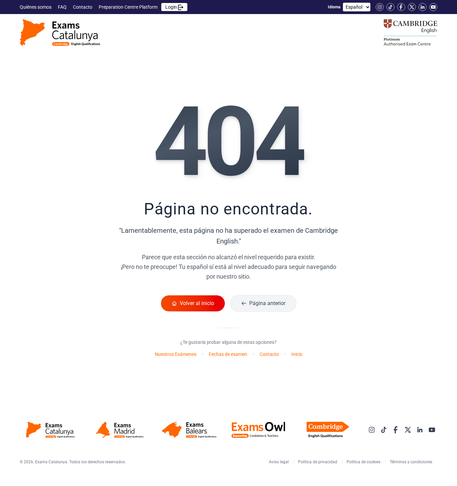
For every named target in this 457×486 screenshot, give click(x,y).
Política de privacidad (318, 462)
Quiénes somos (36, 7)
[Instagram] (380, 7)
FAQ (63, 7)
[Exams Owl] (258, 430)
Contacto (83, 7)
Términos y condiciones (411, 462)
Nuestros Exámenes (175, 354)
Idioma (334, 7)
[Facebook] (401, 7)
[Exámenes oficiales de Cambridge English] (60, 32)
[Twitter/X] (412, 7)
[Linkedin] (423, 7)
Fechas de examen (228, 354)
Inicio (296, 354)
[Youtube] (433, 7)
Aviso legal (279, 462)
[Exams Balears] (188, 430)
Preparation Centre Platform (138, 7)
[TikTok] (390, 7)
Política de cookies (364, 462)
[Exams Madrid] (119, 430)
